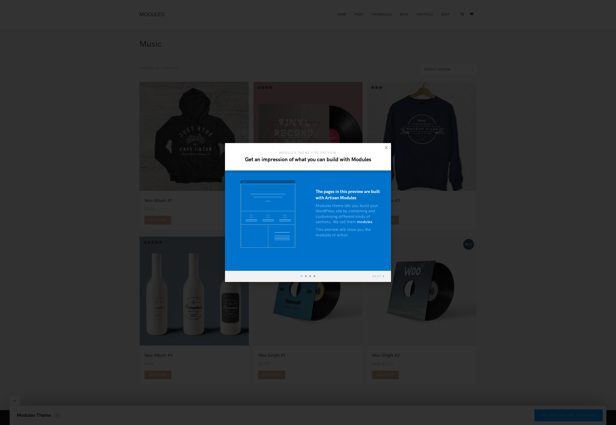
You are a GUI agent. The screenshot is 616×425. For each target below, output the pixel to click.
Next (376, 276)
